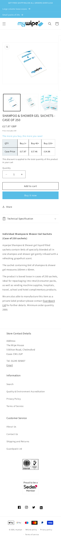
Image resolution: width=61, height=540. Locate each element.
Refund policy (31, 529)
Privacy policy (46, 529)
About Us (11, 426)
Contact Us (12, 434)
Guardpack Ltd (14, 448)
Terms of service (32, 534)
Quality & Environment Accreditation (26, 391)
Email (10, 365)
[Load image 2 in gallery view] (30, 102)
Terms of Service (15, 406)
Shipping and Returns (18, 441)
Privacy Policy (14, 398)
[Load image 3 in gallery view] (49, 102)
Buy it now (30, 195)
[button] (4, 23)
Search (10, 384)
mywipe (18, 529)
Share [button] (9, 206)
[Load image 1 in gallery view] (11, 102)
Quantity (6, 168)
